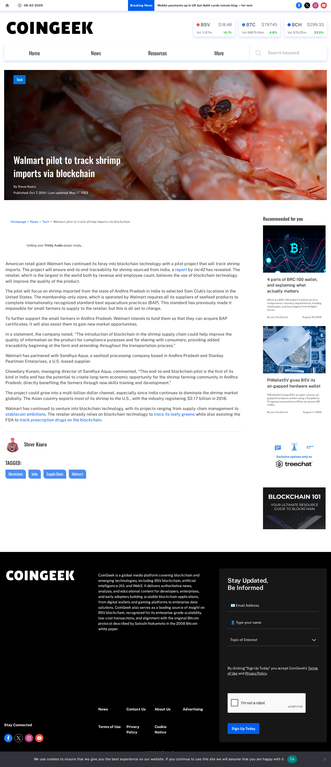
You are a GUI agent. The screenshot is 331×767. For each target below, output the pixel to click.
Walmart (77, 474)
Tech (19, 79)
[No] (324, 759)
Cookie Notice (161, 729)
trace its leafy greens (174, 414)
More (219, 53)
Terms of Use (109, 727)
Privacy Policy (132, 729)
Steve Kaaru (27, 186)
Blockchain (16, 474)
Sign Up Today (243, 728)
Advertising (193, 709)
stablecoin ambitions (25, 414)
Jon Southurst (279, 317)
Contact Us (136, 709)
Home (34, 53)
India (35, 474)
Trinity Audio (53, 245)
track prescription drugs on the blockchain (60, 419)
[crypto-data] (214, 28)
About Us (162, 709)
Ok (292, 759)
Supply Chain (55, 474)
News (96, 53)
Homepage (18, 222)
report (181, 269)
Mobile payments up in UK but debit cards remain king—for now (204, 5)
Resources (157, 53)
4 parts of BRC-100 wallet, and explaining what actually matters (292, 285)
